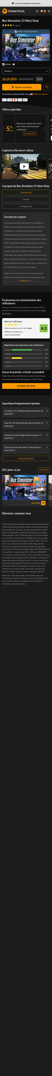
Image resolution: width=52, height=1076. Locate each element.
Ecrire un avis (26, 385)
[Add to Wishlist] (46, 87)
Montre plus (25, 280)
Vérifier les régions (40, 94)
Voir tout (44, 469)
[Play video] (24, 166)
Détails (26, 199)
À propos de (26, 192)
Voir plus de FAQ (26, 458)
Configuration (26, 206)
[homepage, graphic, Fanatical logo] (13, 11)
